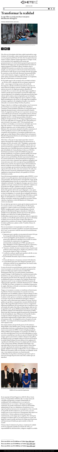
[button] (4, 9)
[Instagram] (54, 9)
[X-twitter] (51, 9)
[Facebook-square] (49, 9)
